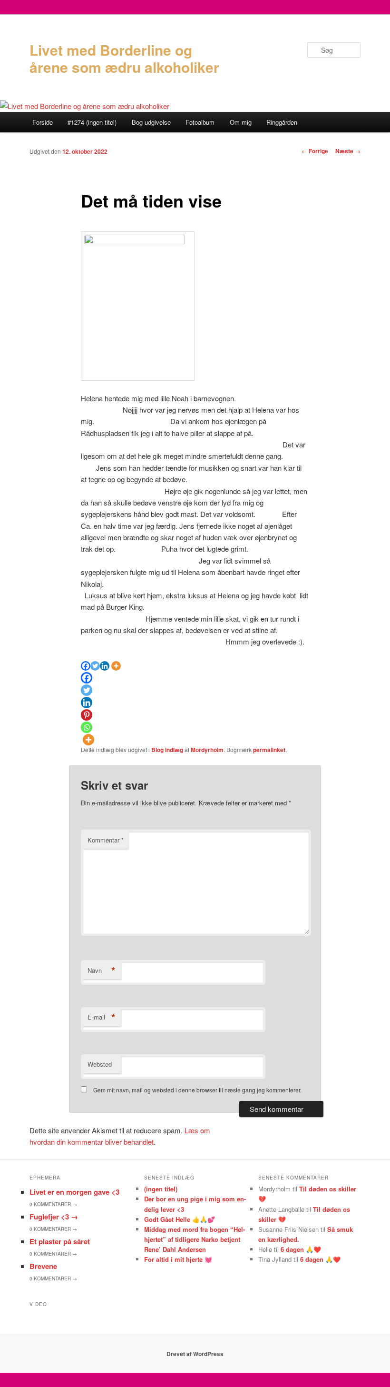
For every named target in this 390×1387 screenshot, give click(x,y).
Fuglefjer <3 (53, 1216)
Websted (100, 1064)
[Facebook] (85, 666)
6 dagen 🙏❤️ (301, 1249)
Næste (348, 151)
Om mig (241, 122)
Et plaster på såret (59, 1241)
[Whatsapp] (86, 727)
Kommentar (106, 839)
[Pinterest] (86, 715)
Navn (102, 970)
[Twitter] (95, 666)
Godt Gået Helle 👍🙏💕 (179, 1219)
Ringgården (281, 122)
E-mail (102, 1017)
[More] (116, 666)
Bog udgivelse (151, 122)
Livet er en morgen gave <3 (74, 1192)
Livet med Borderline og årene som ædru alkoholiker (124, 58)
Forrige (315, 151)
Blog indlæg (167, 749)
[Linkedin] (104, 666)
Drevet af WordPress (195, 1353)
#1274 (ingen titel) (92, 122)
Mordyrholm (207, 749)
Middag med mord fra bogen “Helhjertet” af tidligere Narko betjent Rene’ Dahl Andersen (194, 1239)
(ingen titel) (160, 1188)
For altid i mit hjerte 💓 (178, 1259)
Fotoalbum (199, 122)
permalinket (269, 749)
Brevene (43, 1266)
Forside (42, 122)
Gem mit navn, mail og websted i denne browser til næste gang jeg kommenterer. (197, 1090)
